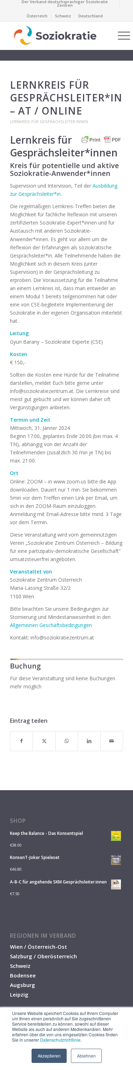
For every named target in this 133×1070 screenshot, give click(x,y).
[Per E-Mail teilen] (112, 740)
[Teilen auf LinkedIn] (89, 740)
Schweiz (63, 15)
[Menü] (120, 35)
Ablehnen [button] (86, 1056)
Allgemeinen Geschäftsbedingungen (51, 625)
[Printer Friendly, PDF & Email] (101, 143)
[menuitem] (65, 3)
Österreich (37, 15)
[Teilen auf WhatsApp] (67, 740)
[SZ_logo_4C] (55, 35)
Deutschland (90, 15)
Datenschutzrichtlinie (60, 1040)
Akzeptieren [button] (49, 1056)
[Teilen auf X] (44, 740)
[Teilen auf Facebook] (21, 740)
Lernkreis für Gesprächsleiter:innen (49, 121)
